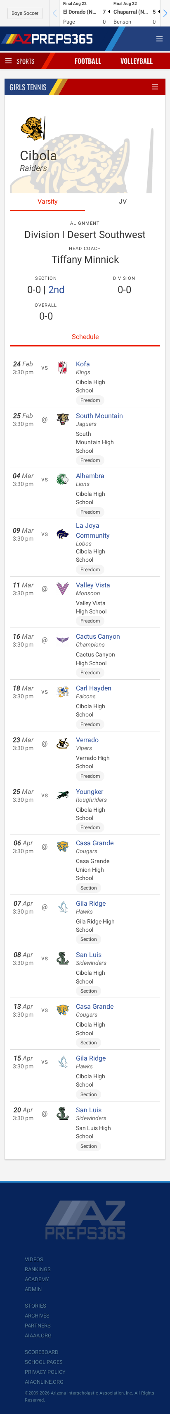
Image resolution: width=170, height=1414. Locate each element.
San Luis (91, 959)
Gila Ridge (91, 907)
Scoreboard (42, 1352)
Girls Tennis (28, 87)
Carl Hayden (93, 692)
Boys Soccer (25, 13)
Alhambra (90, 480)
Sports (25, 60)
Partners (38, 1326)
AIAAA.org (38, 1335)
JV (123, 201)
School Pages (44, 1362)
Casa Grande (94, 847)
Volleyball (136, 61)
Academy (37, 1279)
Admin (33, 1289)
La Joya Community (93, 534)
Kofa (83, 368)
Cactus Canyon (98, 640)
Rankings (38, 1269)
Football (88, 61)
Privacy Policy (45, 1372)
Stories (35, 1306)
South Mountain (99, 420)
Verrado (87, 744)
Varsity (48, 201)
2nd (56, 290)
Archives (37, 1316)
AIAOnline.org (44, 1382)
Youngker (91, 795)
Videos (34, 1259)
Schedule (85, 337)
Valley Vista (93, 589)
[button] (165, 13)
